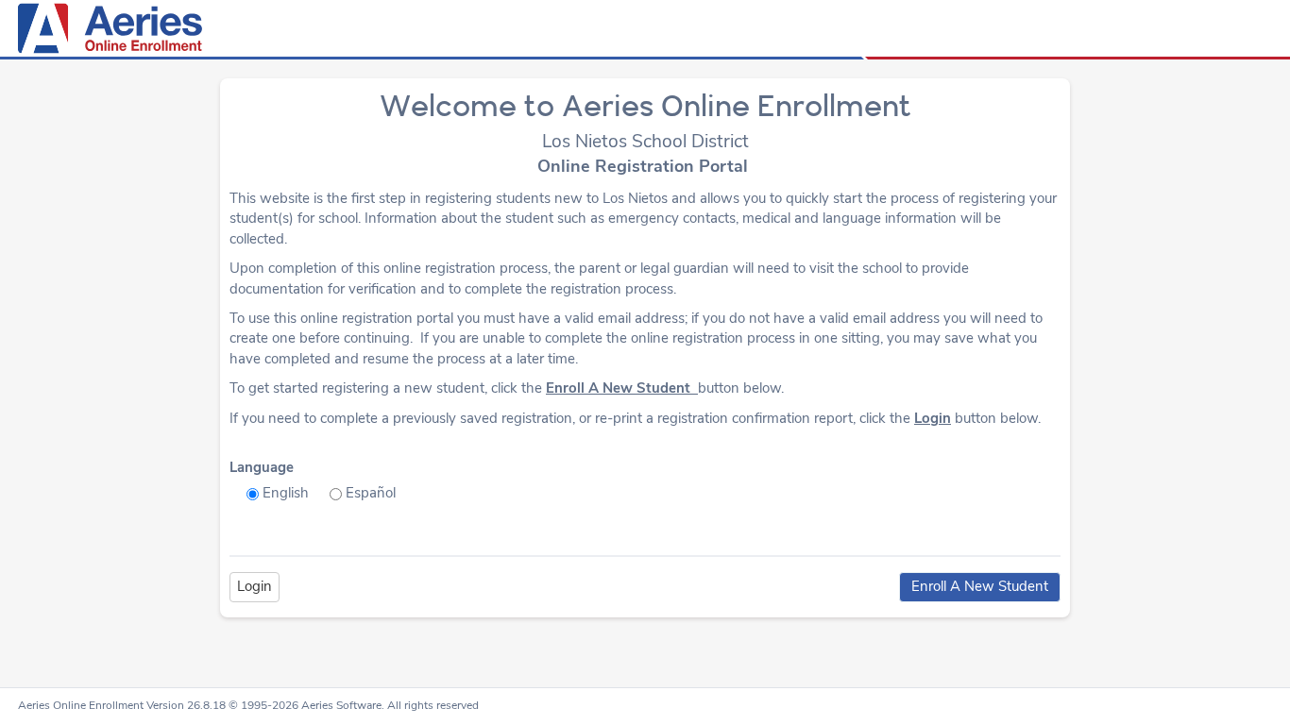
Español (371, 492)
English (286, 492)
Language (261, 467)
